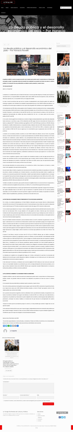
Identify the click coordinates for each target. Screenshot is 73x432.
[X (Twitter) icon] (37, 427)
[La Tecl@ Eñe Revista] (8, 2)
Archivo (39, 421)
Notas (39, 414)
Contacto (40, 419)
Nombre (5, 395)
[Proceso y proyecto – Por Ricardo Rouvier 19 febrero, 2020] (72, 427)
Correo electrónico (24, 395)
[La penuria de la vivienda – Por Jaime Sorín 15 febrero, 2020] (1, 427)
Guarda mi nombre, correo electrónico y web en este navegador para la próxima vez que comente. (27, 400)
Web (38, 395)
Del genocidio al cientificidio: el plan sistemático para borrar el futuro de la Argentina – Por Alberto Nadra (10, 363)
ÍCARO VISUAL (53, 426)
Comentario (6, 381)
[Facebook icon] (35, 427)
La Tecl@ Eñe (13, 331)
